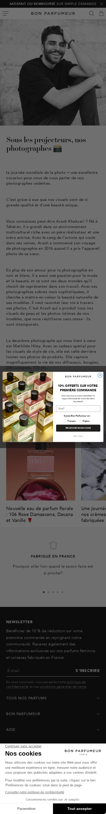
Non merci (78, 436)
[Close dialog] (100, 375)
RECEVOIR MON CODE (78, 428)
